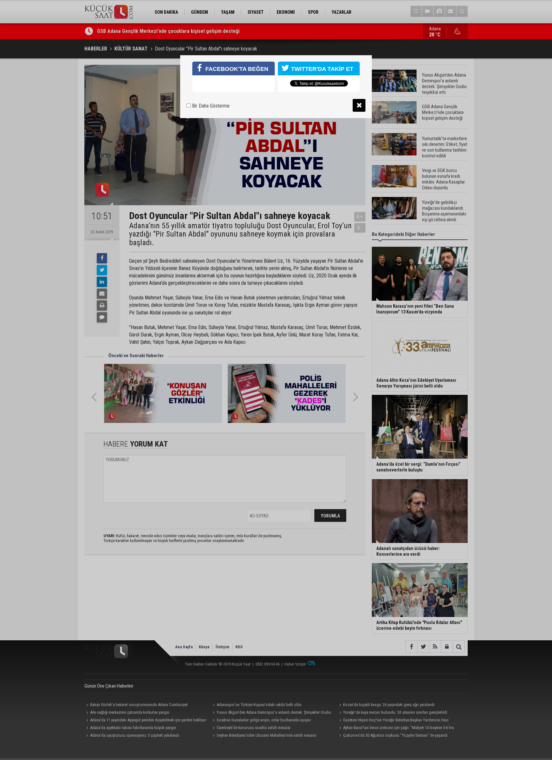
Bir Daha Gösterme (210, 106)
